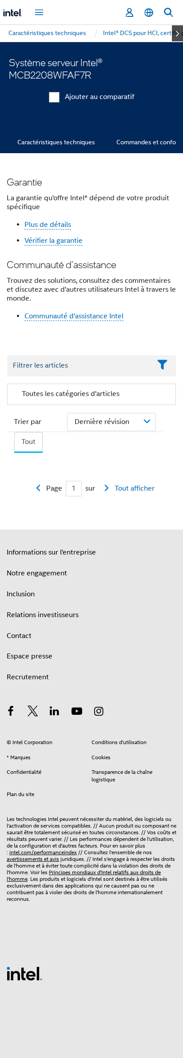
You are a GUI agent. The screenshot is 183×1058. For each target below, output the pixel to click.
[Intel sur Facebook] (10, 713)
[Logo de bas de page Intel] (24, 973)
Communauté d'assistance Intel (73, 316)
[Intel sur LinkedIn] (54, 713)
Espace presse (29, 656)
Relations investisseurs (43, 614)
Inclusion (21, 594)
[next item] (177, 33)
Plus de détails (47, 224)
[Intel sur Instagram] (98, 713)
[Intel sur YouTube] (76, 713)
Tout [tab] (28, 441)
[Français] (148, 12)
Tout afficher (135, 488)
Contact (19, 635)
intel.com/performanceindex (43, 852)
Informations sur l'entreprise (51, 552)
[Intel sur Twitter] (32, 713)
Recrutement (28, 677)
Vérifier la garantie (53, 240)
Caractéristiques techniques (56, 142)
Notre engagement (37, 573)
